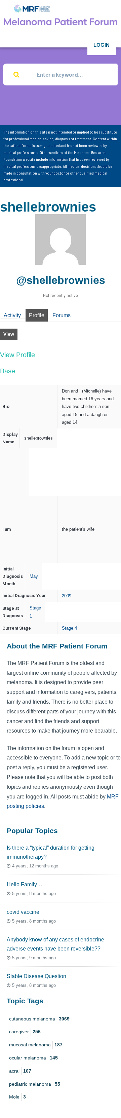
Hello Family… (24, 884)
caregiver (25, 1031)
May (34, 576)
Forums (61, 315)
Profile (36, 315)
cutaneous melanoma (39, 1018)
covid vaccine (23, 912)
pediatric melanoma (34, 1084)
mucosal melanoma (36, 1044)
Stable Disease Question (36, 976)
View (8, 334)
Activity (12, 315)
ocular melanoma (33, 1057)
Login (101, 45)
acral (20, 1071)
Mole (17, 1097)
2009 (66, 595)
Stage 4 (69, 628)
